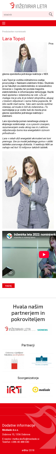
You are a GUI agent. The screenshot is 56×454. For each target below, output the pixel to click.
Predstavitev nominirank (14, 31)
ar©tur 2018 (28, 450)
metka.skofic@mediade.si (25, 439)
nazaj (8, 285)
